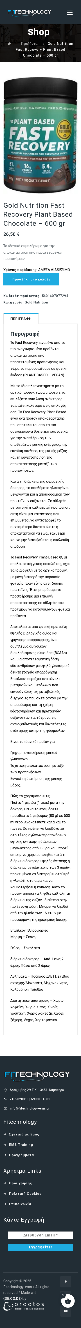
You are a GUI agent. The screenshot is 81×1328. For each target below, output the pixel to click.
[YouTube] (65, 1311)
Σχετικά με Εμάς (24, 1134)
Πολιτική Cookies (25, 1194)
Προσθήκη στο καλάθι (31, 279)
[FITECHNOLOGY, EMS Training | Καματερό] (29, 12)
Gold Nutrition (36, 302)
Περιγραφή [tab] (21, 319)
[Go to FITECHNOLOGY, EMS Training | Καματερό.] (9, 43)
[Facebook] (65, 1281)
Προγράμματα (21, 1155)
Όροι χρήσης (20, 1183)
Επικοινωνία (20, 1204)
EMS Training (21, 1145)
